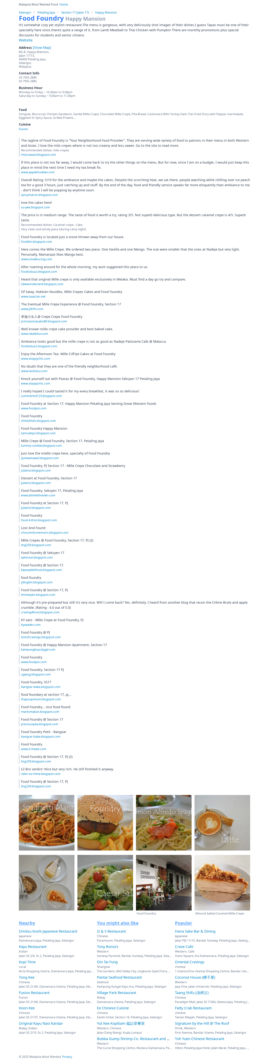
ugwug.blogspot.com (36, 674)
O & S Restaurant (111, 931)
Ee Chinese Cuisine (113, 1008)
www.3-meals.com (33, 749)
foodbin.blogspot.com (36, 242)
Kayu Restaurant (32, 946)
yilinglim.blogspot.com (37, 582)
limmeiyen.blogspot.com (38, 595)
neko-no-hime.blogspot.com (40, 774)
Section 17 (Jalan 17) (75, 12)
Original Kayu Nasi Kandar (41, 1023)
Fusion (23, 129)
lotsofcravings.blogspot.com (41, 637)
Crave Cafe (184, 946)
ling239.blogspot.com (36, 545)
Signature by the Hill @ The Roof (202, 1023)
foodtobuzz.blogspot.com (39, 272)
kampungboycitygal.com (38, 650)
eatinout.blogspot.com (37, 557)
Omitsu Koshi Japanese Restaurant (48, 931)
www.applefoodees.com (38, 172)
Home (63, 4)
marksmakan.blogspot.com (40, 712)
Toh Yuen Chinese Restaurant (199, 1038)
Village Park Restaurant (116, 992)
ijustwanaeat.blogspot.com (40, 458)
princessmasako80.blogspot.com (44, 321)
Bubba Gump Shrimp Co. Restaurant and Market (138, 1038)
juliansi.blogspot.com (36, 470)
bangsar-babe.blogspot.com (40, 687)
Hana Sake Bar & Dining (195, 931)
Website (26, 40)
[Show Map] (42, 47)
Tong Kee (26, 977)
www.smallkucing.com (36, 259)
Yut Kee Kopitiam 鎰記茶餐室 (121, 1023)
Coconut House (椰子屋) (195, 977)
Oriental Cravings (189, 961)
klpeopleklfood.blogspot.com (41, 570)
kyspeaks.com (31, 625)
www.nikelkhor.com (34, 334)
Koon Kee (27, 1008)
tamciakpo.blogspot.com (38, 433)
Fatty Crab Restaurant (193, 1008)
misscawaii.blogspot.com (38, 155)
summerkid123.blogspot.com (41, 396)
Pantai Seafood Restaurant (119, 977)
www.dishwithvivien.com (38, 495)
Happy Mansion (106, 12)
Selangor (25, 12)
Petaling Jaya (46, 12)
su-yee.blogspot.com (35, 207)
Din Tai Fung (107, 961)
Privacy (67, 1057)
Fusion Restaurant (34, 992)
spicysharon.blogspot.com (39, 195)
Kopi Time (27, 961)
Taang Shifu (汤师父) (192, 992)
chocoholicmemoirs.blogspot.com (44, 533)
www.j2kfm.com (32, 309)
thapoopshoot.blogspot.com (41, 699)
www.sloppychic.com (35, 359)
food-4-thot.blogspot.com (39, 520)
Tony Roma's (107, 946)
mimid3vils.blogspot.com (38, 421)
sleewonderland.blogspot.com (42, 284)
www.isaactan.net (33, 296)
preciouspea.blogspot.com (39, 724)
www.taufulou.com (34, 371)
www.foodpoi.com (33, 408)
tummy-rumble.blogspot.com (41, 446)
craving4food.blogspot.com (40, 612)
